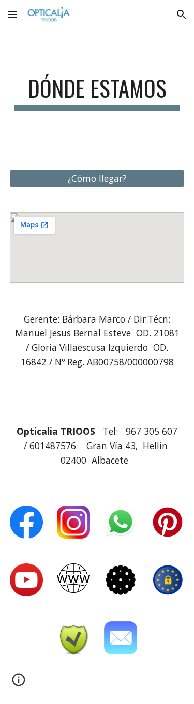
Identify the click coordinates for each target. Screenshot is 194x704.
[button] (12, 14)
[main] (97, 92)
